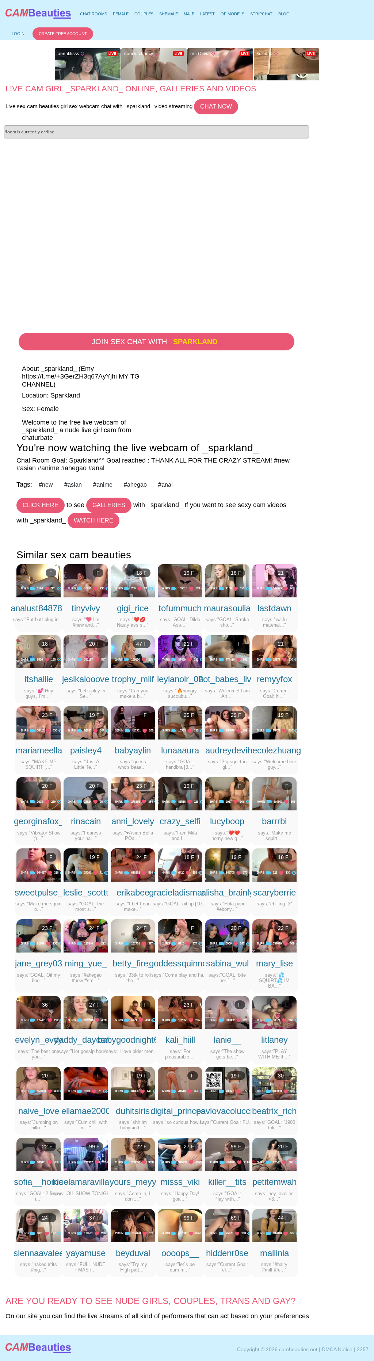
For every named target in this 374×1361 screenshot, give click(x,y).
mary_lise (274, 963)
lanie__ (227, 1040)
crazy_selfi (180, 821)
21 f (283, 573)
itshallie (38, 679)
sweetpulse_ (38, 892)
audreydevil (227, 750)
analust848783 (39, 608)
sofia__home (38, 1182)
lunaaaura (180, 750)
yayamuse (86, 1253)
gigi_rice (133, 608)
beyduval (133, 1253)
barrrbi (274, 821)
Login (18, 33)
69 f (236, 1218)
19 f (189, 573)
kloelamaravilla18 (86, 1182)
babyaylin (133, 750)
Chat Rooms (93, 15)
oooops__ (180, 1253)
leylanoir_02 (180, 679)
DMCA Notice (337, 1349)
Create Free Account (63, 33)
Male (189, 14)
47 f (141, 644)
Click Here (40, 505)
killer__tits (227, 1182)
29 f (236, 715)
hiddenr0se (227, 1253)
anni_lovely (132, 821)
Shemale (168, 14)
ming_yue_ (86, 963)
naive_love (38, 1111)
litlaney (274, 1040)
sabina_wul (227, 963)
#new (46, 485)
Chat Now (216, 106)
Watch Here (93, 520)
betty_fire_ (132, 963)
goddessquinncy (180, 963)
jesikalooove (85, 679)
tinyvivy (86, 608)
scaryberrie (274, 892)
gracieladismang (180, 892)
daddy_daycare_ (86, 1040)
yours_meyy (133, 1182)
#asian (73, 485)
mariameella (38, 750)
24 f (141, 857)
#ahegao (135, 485)
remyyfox (274, 679)
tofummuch (180, 608)
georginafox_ (39, 821)
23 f (47, 715)
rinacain (86, 821)
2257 (363, 1349)
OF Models (232, 14)
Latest (207, 14)
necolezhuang (274, 750)
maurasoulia (227, 608)
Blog (284, 14)
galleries (108, 505)
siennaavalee (39, 1253)
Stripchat (261, 14)
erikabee (133, 892)
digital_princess (180, 1111)
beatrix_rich (274, 1111)
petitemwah (274, 1182)
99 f (94, 1146)
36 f (47, 1005)
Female (121, 14)
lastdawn (274, 608)
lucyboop (227, 821)
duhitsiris (133, 1111)
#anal (165, 485)
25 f (189, 715)
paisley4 (86, 750)
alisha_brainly (227, 892)
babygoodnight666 (133, 1040)
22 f (283, 928)
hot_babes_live (227, 679)
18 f (141, 573)
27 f (94, 1005)
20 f (94, 644)
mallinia (274, 1253)
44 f (283, 1218)
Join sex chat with (156, 342)
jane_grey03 (38, 963)
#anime (102, 485)
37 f (94, 1218)
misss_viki (180, 1182)
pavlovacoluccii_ (227, 1111)
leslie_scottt (85, 892)
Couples (143, 14)
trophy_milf (133, 679)
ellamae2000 (85, 1111)
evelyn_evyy (38, 1040)
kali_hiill (180, 1040)
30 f (283, 1076)
